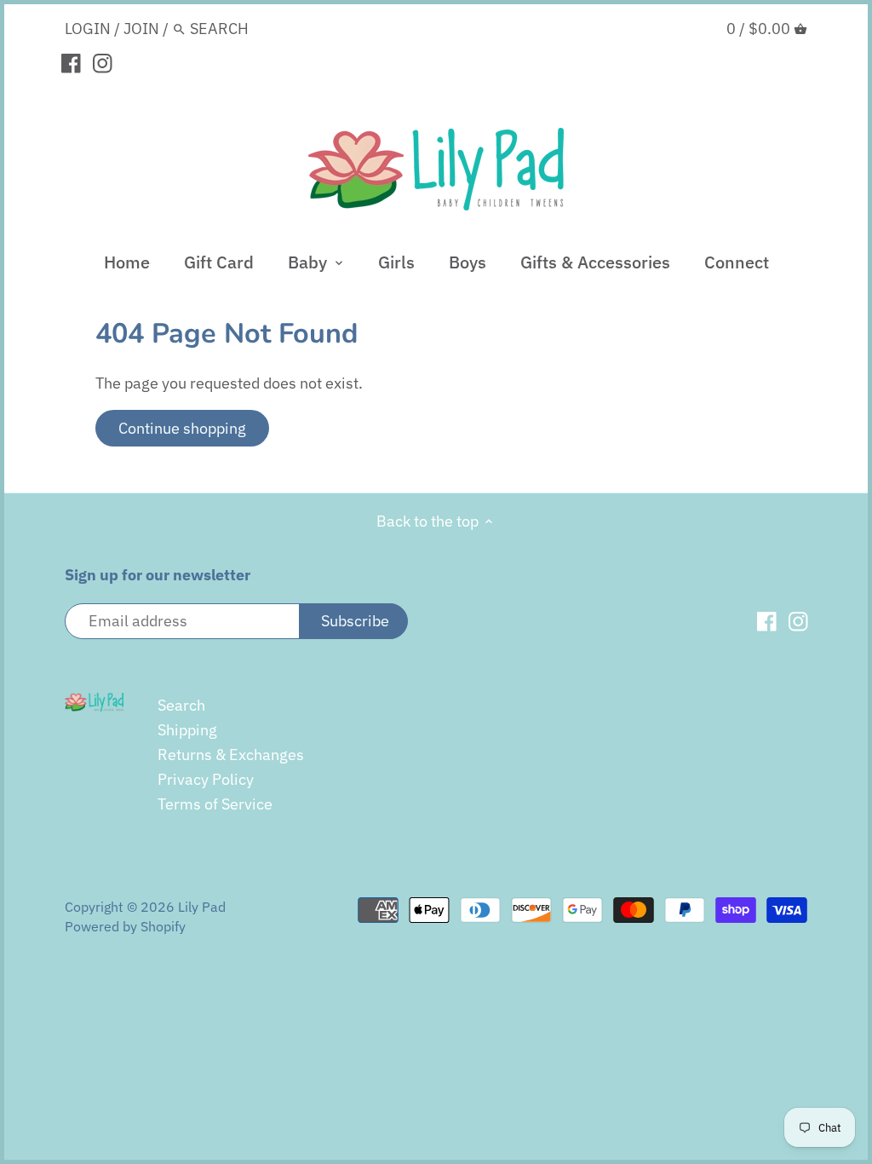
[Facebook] (71, 62)
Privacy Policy (206, 779)
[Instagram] (102, 62)
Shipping (187, 730)
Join (141, 28)
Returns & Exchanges (231, 754)
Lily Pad (202, 906)
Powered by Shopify (125, 926)
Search (181, 705)
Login (88, 28)
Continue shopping (182, 428)
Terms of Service (215, 804)
